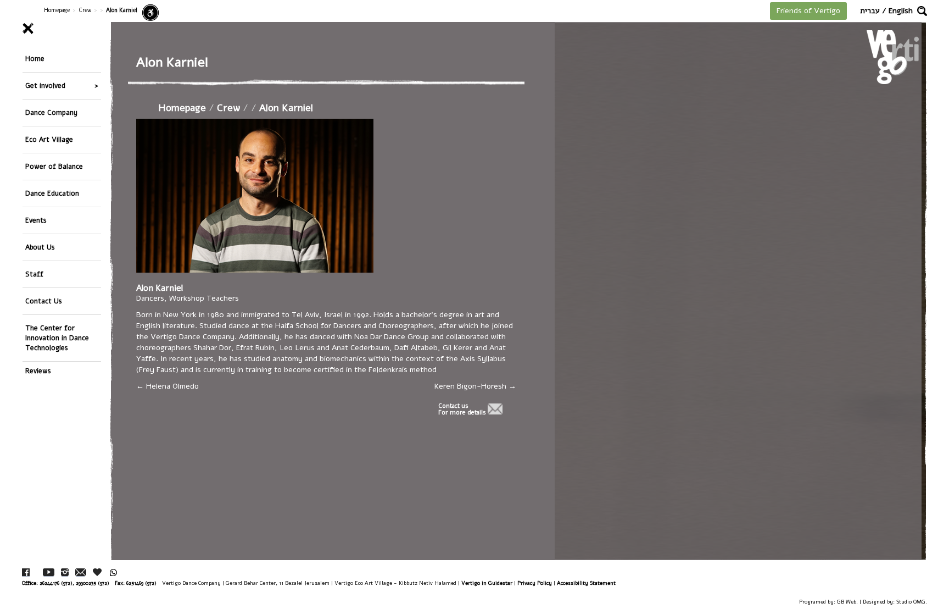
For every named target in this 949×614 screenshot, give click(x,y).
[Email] (80, 572)
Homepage (57, 10)
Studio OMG (910, 601)
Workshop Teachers (204, 298)
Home (34, 58)
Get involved (45, 85)
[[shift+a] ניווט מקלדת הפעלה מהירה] (150, 12)
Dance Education (52, 193)
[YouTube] (48, 572)
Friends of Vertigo (808, 10)
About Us (40, 247)
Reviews (38, 370)
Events (36, 220)
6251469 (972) (141, 583)
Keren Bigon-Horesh (471, 386)
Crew (85, 10)
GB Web (846, 601)
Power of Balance (54, 166)
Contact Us (43, 301)
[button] (922, 11)
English (901, 10)
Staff (34, 274)
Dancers (150, 298)
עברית (870, 10)
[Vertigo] (893, 57)
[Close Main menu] (62, 29)
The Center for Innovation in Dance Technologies (57, 337)
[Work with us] (98, 572)
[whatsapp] (113, 572)
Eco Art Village (49, 139)
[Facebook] (26, 572)
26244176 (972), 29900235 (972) (74, 583)
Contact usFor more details (462, 409)
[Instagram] (65, 572)
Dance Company (51, 112)
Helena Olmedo (171, 386)
